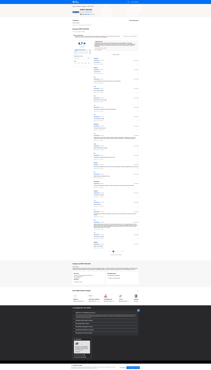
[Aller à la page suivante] (123, 251)
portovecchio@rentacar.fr (78, 276)
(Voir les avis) (93, 14)
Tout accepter (136, 367)
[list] (105, 298)
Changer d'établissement (133, 20)
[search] (88, 58)
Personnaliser (122, 367)
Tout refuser (129, 367)
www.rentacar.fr (77, 278)
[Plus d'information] (84, 355)
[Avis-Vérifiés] (76, 2)
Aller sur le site (79, 281)
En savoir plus (104, 37)
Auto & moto (78, 6)
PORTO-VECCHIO (91, 6)
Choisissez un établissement (114, 278)
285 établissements (88, 11)
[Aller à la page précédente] (109, 251)
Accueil (74, 6)
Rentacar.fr (84, 6)
